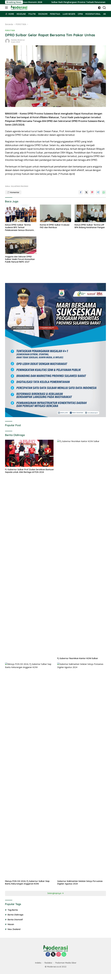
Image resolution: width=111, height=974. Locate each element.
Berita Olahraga (15, 914)
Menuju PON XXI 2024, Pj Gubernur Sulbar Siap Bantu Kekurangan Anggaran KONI (27, 882)
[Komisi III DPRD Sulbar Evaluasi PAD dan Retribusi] (55, 213)
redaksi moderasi (18, 40)
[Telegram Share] (98, 192)
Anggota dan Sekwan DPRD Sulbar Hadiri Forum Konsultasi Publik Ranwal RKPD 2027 (20, 259)
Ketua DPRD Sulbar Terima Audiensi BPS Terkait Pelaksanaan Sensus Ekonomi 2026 (19, 227)
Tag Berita (13, 910)
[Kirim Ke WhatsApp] (104, 192)
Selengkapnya (54, 893)
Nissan (11, 924)
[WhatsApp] (64, 954)
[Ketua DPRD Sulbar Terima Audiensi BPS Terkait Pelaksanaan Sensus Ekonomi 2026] (20, 213)
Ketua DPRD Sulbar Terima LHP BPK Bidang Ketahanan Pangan (90, 226)
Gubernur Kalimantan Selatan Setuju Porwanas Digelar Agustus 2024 (80, 882)
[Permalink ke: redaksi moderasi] (7, 40)
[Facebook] (48, 954)
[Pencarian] (104, 7)
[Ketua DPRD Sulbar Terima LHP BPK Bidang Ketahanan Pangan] (90, 213)
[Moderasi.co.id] (19, 7)
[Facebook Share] (80, 192)
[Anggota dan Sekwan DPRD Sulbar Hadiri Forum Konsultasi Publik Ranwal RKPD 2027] (20, 245)
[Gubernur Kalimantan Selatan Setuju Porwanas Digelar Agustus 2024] (81, 770)
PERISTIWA (10, 30)
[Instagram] (58, 954)
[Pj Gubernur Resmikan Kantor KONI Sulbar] (81, 548)
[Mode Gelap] (99, 7)
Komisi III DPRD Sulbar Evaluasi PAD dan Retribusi (54, 226)
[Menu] (7, 7)
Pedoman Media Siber (65, 962)
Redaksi (48, 962)
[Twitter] (53, 954)
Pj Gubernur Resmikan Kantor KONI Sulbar (77, 658)
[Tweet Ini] (86, 192)
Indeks (38, 962)
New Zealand (14, 929)
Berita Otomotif (15, 919)
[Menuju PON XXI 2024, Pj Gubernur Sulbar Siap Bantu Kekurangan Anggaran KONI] (29, 770)
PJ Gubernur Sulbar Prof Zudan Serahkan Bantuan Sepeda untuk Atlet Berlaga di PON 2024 (29, 470)
